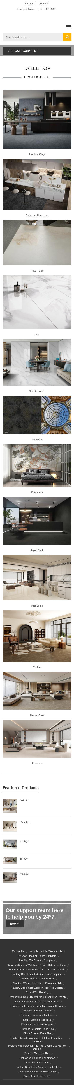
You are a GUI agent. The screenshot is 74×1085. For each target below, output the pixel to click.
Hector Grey (37, 715)
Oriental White (37, 391)
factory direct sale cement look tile (37, 1067)
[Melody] (10, 877)
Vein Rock (26, 822)
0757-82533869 (48, 9)
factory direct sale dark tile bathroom (37, 1001)
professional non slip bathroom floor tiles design (37, 996)
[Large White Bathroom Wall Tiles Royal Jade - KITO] (37, 242)
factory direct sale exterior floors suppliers (37, 974)
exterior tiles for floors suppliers (37, 955)
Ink (37, 334)
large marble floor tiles (37, 1019)
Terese (24, 858)
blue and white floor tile (26, 983)
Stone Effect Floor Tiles (37, 1076)
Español (44, 3)
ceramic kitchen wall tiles (23, 965)
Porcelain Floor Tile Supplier (37, 1024)
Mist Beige (37, 605)
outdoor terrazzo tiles (37, 1053)
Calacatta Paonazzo (37, 215)
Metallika (37, 439)
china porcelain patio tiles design (37, 1071)
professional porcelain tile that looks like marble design (37, 1047)
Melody (24, 873)
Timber (37, 667)
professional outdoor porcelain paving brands (37, 1005)
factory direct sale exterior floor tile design (37, 987)
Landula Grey (37, 154)
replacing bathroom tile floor (37, 1015)
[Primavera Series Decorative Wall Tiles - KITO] (37, 465)
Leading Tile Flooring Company (37, 960)
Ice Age (24, 841)
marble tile (18, 951)
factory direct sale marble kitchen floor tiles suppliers (37, 1040)
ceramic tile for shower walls (37, 978)
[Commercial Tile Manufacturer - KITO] (37, 362)
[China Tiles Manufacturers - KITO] (37, 302)
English (29, 3)
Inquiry (15, 923)
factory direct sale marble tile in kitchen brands (37, 969)
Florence (37, 763)
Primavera (37, 492)
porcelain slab (53, 983)
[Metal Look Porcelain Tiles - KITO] (37, 414)
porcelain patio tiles (37, 1062)
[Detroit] (10, 805)
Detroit (23, 800)
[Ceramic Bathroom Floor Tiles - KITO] (37, 738)
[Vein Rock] (10, 825)
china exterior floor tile (37, 1033)
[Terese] (10, 860)
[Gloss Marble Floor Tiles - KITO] (37, 690)
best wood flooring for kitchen (37, 1057)
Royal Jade (37, 270)
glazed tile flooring (37, 992)
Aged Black (37, 550)
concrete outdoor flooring (37, 1010)
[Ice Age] (10, 843)
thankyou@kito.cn (26, 9)
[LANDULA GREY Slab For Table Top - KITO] (37, 119)
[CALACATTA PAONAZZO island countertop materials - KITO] (37, 184)
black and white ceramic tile (45, 951)
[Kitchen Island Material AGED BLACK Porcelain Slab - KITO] (37, 520)
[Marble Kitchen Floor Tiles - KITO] (37, 577)
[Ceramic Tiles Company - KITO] (37, 635)
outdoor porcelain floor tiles (37, 1028)
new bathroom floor (54, 965)
